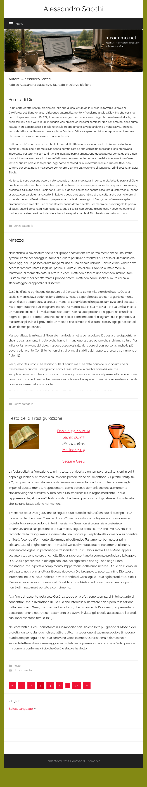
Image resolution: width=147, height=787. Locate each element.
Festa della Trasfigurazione (35, 418)
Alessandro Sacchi (74, 8)
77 (76, 685)
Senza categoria (23, 225)
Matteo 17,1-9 (73, 450)
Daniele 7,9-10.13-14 (73, 431)
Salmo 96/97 (73, 437)
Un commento (23, 670)
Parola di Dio (21, 99)
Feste (17, 665)
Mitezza (16, 240)
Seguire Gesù (73, 461)
